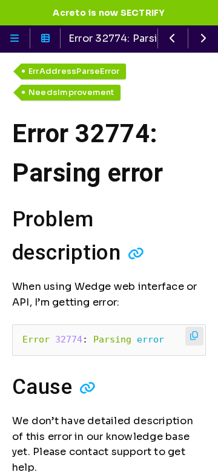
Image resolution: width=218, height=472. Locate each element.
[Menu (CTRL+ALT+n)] (15, 38)
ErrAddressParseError (74, 71)
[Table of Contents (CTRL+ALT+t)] (45, 38)
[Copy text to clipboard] (194, 336)
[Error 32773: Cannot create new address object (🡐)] (173, 38)
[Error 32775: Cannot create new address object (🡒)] (203, 38)
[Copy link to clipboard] (136, 254)
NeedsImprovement (71, 92)
